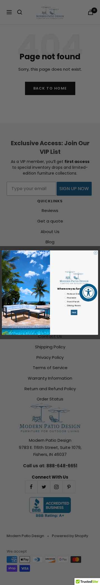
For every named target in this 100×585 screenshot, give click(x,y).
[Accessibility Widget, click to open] (88, 293)
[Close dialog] (95, 252)
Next (74, 312)
